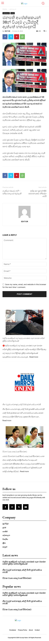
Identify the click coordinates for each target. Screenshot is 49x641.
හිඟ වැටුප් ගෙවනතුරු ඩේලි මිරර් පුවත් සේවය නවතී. (22, 404)
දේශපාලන (12, 9)
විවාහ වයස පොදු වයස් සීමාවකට (15, 452)
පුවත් (12, 13)
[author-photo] (24, 218)
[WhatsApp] (22, 36)
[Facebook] (5, 36)
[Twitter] (10, 36)
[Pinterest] (16, 36)
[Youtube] (26, 507)
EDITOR (7, 31)
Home (5, 9)
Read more (33, 357)
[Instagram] (12, 507)
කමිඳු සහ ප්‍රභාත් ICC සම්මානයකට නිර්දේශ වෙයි (37, 193)
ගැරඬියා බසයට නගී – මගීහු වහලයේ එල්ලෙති (12, 192)
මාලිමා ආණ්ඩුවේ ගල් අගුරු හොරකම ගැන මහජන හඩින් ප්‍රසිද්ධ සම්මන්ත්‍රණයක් (23, 339)
